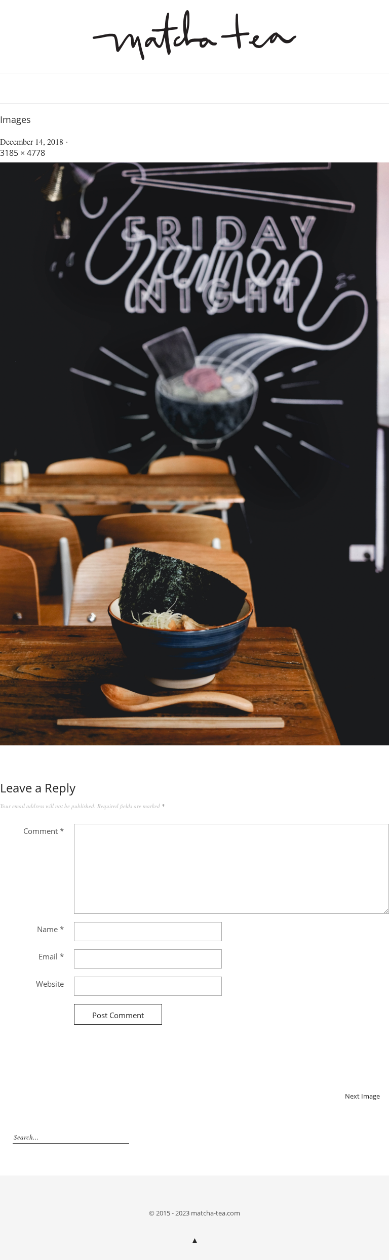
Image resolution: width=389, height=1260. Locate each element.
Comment (43, 831)
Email (51, 956)
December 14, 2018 (31, 141)
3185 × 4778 (22, 152)
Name (50, 929)
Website (50, 984)
